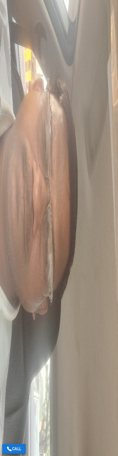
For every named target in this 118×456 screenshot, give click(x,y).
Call (16, 449)
